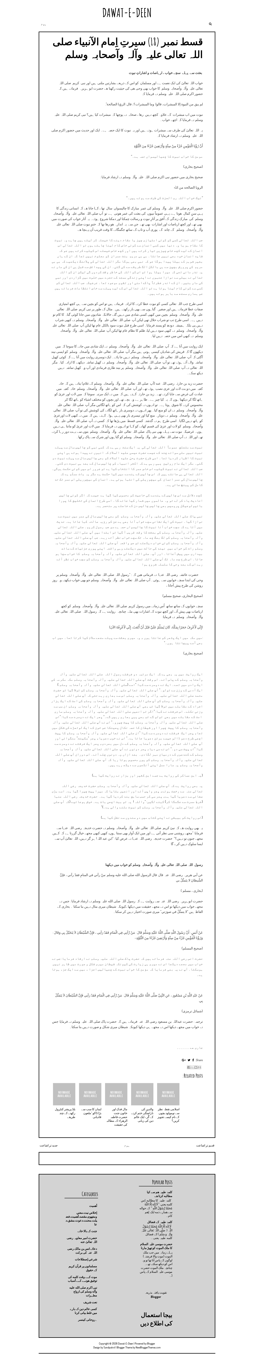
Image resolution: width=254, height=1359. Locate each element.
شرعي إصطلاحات (86, 1259)
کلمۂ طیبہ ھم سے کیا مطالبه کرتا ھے (159, 1194)
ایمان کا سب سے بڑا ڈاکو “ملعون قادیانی (91, 1113)
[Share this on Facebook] (193, 1060)
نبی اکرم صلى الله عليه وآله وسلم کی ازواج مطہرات (83, 1291)
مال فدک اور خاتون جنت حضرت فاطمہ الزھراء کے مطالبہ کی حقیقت (116, 1116)
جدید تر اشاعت (49, 1145)
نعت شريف (90, 1302)
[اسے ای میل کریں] (199, 1067)
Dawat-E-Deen (127, 12)
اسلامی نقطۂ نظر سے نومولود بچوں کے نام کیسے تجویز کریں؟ (168, 1114)
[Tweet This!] (189, 1060)
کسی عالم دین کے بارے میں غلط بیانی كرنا (83, 1311)
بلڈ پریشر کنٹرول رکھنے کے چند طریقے (65, 1113)
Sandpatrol (109, 1347)
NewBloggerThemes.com (148, 1347)
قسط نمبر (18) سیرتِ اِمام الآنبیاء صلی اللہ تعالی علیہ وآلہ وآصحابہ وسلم (128, 47)
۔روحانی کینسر (87, 1319)
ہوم (43, 24)
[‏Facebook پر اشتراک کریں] (189, 1067)
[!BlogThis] (196, 1067)
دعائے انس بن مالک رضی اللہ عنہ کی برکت (82, 1250)
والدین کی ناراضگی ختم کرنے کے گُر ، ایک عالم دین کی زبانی (142, 1114)
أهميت (93, 1206)
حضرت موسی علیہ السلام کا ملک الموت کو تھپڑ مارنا (156, 1246)
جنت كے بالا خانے (87, 1231)
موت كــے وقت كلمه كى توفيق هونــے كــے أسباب (82, 1279)
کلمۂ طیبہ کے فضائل (159, 1222)
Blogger (156, 1297)
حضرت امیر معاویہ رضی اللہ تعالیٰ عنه (82, 1240)
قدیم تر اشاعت (205, 1145)
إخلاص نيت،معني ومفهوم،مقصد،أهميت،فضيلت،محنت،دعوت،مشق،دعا (81, 1218)
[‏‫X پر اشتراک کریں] (192, 1067)
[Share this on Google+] (184, 1060)
